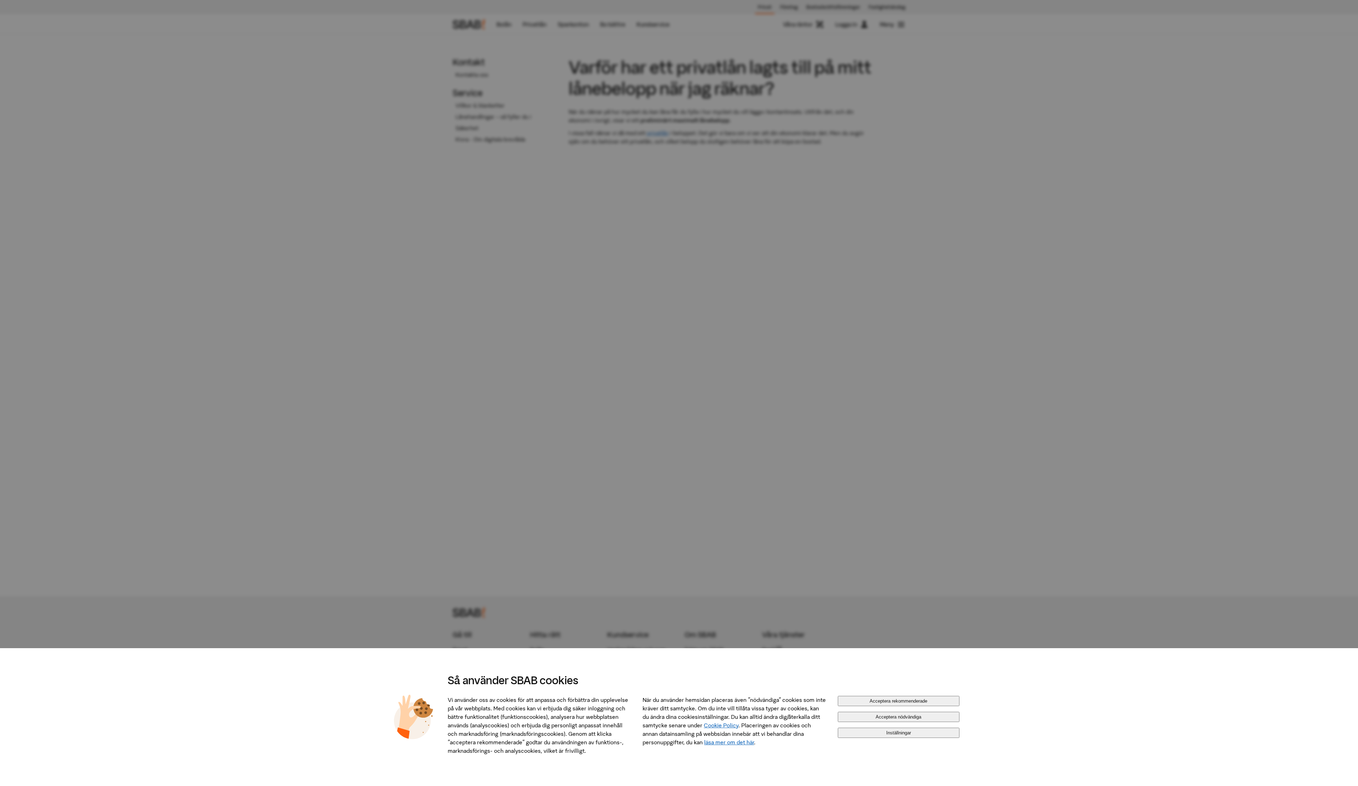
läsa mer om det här (729, 742)
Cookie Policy (721, 725)
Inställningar (898, 732)
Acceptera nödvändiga (898, 717)
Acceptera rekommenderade (898, 701)
